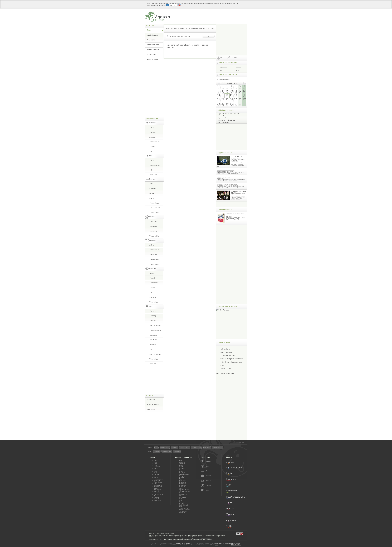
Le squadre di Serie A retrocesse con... (236, 157)
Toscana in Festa (235, 515)
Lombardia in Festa (235, 492)
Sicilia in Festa (235, 527)
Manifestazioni (158, 486)
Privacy (238, 543)
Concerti (156, 474)
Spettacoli (152, 297)
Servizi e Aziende (155, 354)
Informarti (208, 485)
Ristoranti (152, 132)
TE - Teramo (238, 70)
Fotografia (152, 344)
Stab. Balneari (154, 259)
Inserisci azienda (153, 45)
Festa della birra (223, 116)
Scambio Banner (153, 404)
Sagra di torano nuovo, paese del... (229, 114)
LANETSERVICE (236, 545)
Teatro (155, 462)
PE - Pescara (223, 70)
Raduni (156, 496)
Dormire (208, 471)
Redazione (151, 399)
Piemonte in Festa (235, 480)
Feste (155, 465)
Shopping (152, 316)
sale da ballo (225, 349)
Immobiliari (153, 340)
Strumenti (152, 364)
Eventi (149, 30)
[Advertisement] (231, 37)
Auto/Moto (152, 320)
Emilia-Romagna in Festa (235, 468)
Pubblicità (232, 543)
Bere (207, 466)
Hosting (217, 545)
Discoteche (153, 226)
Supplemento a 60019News (182, 543)
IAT (180, 470)
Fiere (155, 470)
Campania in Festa (235, 521)
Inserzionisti (151, 409)
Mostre (156, 473)
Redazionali (151, 54)
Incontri (156, 476)
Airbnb (151, 127)
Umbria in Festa (235, 509)
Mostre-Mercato (158, 499)
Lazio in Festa (235, 486)
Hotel (151, 184)
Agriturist (152, 137)
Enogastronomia (158, 494)
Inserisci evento (152, 35)
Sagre (155, 460)
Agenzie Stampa (154, 325)
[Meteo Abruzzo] (222, 310)
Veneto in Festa (235, 503)
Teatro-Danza (158, 482)
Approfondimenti (153, 50)
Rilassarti (208, 480)
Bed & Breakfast (154, 208)
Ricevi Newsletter (153, 59)
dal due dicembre (226, 352)
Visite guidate (153, 302)
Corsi (155, 483)
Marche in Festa (235, 463)
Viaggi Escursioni (155, 330)
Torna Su (240, 442)
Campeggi (152, 188)
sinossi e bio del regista (223, 177)
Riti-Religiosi (157, 490)
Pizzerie (152, 146)
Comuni (152, 278)
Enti (150, 292)
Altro (207, 490)
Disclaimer (225, 543)
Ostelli (151, 193)
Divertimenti (153, 231)
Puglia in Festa (235, 474)
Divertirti (208, 476)
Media (151, 273)
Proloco (152, 287)
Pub (150, 151)
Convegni (156, 488)
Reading (156, 491)
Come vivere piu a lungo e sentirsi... (235, 213)
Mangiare (208, 461)
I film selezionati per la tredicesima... (227, 184)
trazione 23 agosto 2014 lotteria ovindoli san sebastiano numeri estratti (231, 362)
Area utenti (151, 40)
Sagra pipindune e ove (225, 118)
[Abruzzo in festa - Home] (158, 16)
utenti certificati (158, 539)
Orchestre (152, 311)
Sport (151, 349)
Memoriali (156, 497)
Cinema (156, 463)
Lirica (155, 471)
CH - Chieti (238, 67)
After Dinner (153, 175)
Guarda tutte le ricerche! (225, 373)
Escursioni (157, 493)
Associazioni (153, 283)
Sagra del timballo (223, 122)
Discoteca (157, 480)
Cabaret (156, 468)
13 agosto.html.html (227, 355)
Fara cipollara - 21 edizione (226, 120)
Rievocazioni (157, 500)
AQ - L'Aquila (223, 67)
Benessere (153, 254)
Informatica (153, 335)
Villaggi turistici (154, 212)
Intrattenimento (158, 479)
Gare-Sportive (158, 485)
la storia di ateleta (226, 368)
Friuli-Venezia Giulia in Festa (235, 498)
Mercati (156, 477)
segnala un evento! (205, 538)
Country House (154, 142)
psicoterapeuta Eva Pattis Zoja (225, 170)
